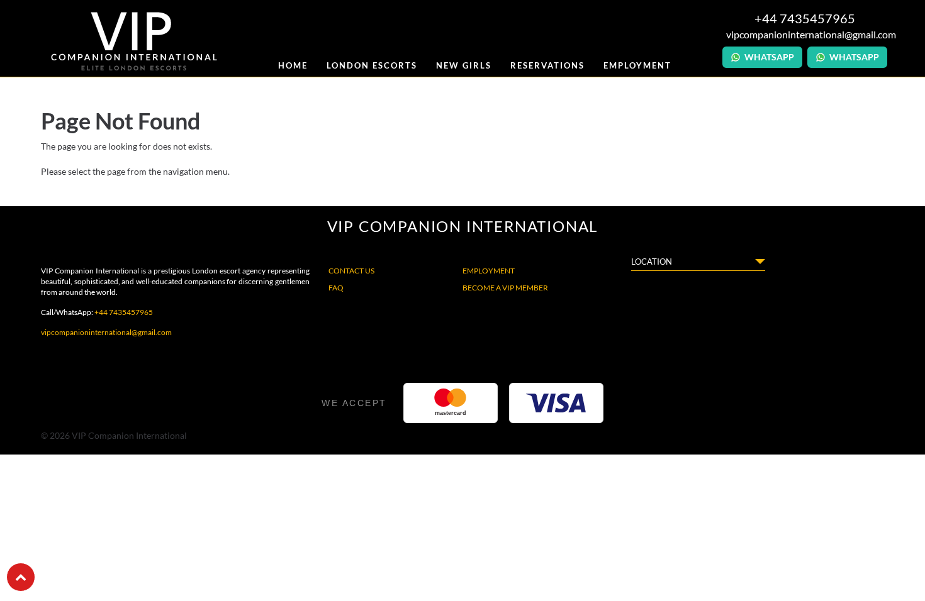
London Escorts (372, 65)
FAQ (336, 287)
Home (293, 65)
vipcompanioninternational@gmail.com (805, 34)
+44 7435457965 (123, 312)
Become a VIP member (505, 287)
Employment (637, 65)
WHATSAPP (769, 57)
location (651, 261)
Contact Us (351, 270)
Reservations (547, 65)
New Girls (463, 65)
